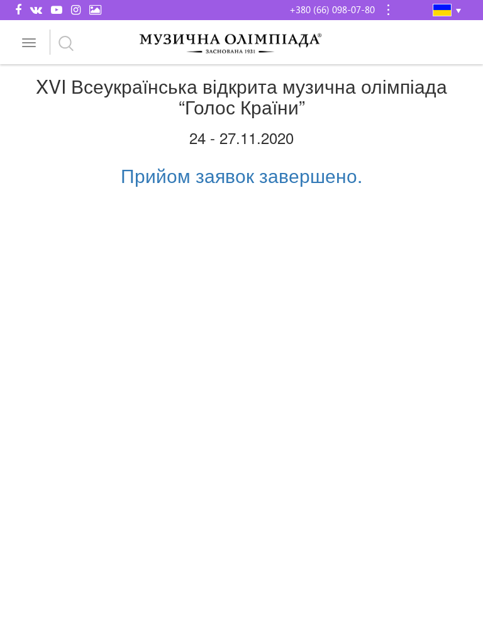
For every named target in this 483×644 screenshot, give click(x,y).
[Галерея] (95, 9)
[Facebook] (18, 9)
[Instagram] (75, 9)
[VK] (36, 9)
